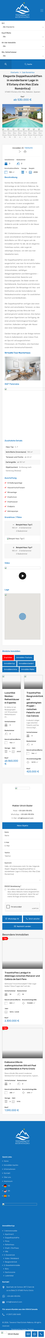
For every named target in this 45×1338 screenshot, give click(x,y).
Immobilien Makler (27, 669)
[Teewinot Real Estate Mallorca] (22, 18)
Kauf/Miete (6, 33)
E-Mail (7, 842)
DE (9, 1186)
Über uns (7, 1177)
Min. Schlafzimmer (9, 52)
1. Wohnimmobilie (10, 1231)
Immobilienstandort (26, 664)
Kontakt (7, 1173)
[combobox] (22, 27)
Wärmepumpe (12, 511)
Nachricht (8, 863)
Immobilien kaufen (11, 1165)
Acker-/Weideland (12, 1258)
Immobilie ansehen (11, 686)
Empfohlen (8, 658)
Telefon (7, 852)
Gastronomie (10, 1272)
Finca (7, 1241)
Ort (3, 23)
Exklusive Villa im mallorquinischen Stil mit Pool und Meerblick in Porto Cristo (20, 1065)
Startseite (15, 72)
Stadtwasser (12, 502)
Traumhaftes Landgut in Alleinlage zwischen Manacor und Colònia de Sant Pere (22, 976)
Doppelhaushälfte (12, 1238)
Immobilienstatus (10, 669)
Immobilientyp (9, 664)
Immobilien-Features (24, 658)
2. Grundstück (9, 1255)
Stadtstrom (12, 497)
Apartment (9, 1234)
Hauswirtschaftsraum (16, 488)
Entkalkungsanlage (14, 483)
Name (7, 832)
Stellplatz (11, 506)
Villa (6, 1251)
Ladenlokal (9, 1276)
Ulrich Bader (13, 1334)
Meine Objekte (22, 826)
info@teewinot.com (25, 818)
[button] (22, 616)
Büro (7, 1269)
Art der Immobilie (9, 43)
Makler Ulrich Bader (22, 805)
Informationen (9, 1169)
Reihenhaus (9, 1245)
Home (6, 1161)
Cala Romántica (28, 72)
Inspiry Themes (28, 1329)
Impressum (8, 1181)
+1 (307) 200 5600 (13, 1314)
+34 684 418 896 (25, 811)
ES (9, 1196)
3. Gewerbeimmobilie (12, 1265)
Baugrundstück (11, 1262)
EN (9, 1191)
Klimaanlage (12, 492)
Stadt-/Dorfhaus (12, 1248)
